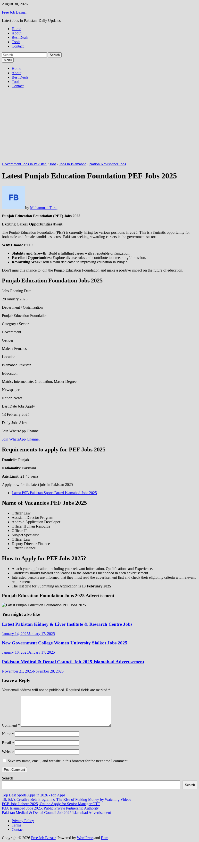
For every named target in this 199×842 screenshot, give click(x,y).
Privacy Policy (23, 821)
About (16, 33)
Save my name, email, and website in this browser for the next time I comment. (68, 761)
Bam (104, 838)
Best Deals (20, 37)
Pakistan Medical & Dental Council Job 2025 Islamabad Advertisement (73, 661)
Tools (16, 42)
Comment (11, 725)
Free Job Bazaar (14, 12)
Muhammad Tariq (44, 208)
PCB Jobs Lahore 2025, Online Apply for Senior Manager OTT (51, 804)
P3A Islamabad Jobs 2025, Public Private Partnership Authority (50, 808)
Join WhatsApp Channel (21, 439)
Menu (8, 60)
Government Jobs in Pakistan (24, 164)
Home (16, 29)
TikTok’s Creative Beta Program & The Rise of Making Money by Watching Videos (66, 799)
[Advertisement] (99, 126)
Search (7, 778)
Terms (16, 825)
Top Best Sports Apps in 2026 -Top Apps (33, 795)
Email (8, 743)
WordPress (85, 838)
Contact (18, 46)
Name (8, 734)
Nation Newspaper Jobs (107, 164)
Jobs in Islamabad (72, 164)
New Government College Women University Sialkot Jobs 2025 (64, 642)
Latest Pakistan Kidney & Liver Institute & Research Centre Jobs (67, 624)
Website (8, 752)
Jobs (53, 164)
